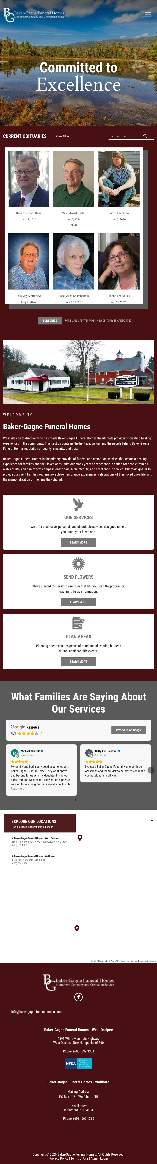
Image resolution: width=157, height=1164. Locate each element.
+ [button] (152, 815)
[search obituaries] (146, 136)
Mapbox (152, 961)
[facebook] (78, 997)
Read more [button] (17, 788)
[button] (6, 770)
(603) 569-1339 (83, 1118)
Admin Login (99, 1158)
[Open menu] (148, 15)
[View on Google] (15, 753)
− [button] (152, 820)
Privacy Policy (58, 1158)
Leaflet (94, 961)
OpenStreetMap (118, 961)
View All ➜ (62, 136)
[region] (78, 886)
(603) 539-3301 (83, 1051)
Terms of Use (79, 1158)
